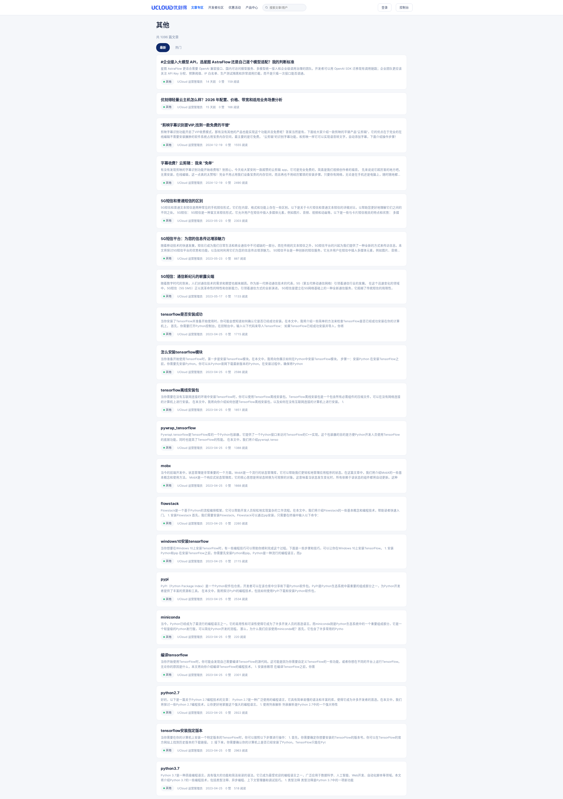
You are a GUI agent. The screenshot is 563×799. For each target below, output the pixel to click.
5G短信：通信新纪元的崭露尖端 (187, 276)
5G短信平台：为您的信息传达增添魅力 (193, 239)
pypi (165, 579)
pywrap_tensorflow (178, 428)
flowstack (170, 503)
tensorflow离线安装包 (180, 390)
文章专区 (197, 7)
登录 (385, 7)
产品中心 (252, 7)
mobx (166, 466)
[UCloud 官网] (169, 7)
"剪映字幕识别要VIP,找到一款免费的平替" (195, 125)
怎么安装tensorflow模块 (182, 352)
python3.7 (170, 768)
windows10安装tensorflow (184, 541)
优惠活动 (234, 7)
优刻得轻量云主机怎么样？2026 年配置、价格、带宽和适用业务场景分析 (221, 100)
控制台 (404, 7)
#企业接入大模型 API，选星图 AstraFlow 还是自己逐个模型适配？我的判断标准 (227, 62)
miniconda (170, 617)
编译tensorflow (174, 655)
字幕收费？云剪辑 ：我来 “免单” (187, 163)
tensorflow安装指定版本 (182, 730)
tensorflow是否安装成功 (182, 314)
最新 (163, 47)
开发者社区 (216, 7)
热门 (178, 47)
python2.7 (170, 693)
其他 (169, 81)
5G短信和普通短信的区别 (182, 201)
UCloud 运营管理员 (190, 81)
